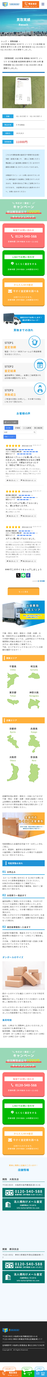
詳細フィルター (10, 436)
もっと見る (23, 591)
